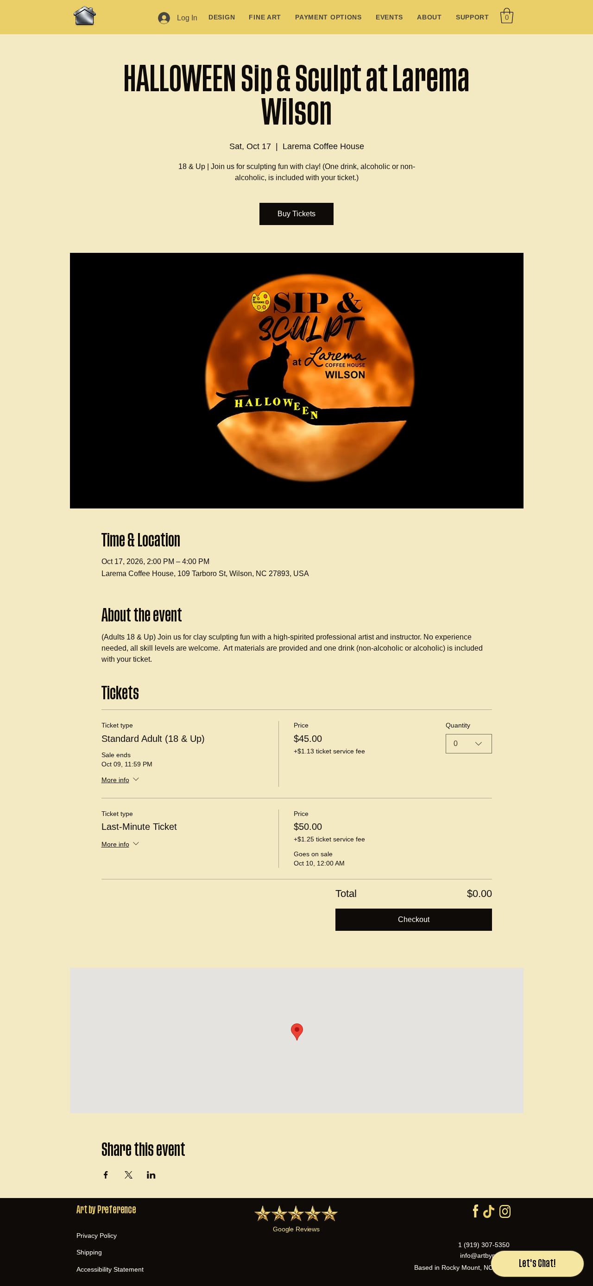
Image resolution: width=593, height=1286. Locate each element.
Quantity (458, 725)
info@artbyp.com (485, 1255)
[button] (506, 15)
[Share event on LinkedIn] (151, 1175)
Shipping (89, 1252)
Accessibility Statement (110, 1269)
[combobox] (469, 743)
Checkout (413, 919)
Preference (116, 1209)
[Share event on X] (128, 1175)
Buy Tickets (296, 214)
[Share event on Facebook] (105, 1175)
